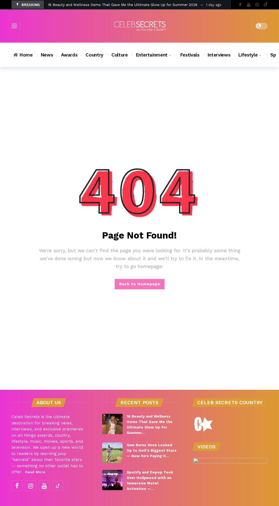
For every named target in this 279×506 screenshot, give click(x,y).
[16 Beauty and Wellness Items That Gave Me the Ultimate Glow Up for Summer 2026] (112, 424)
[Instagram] (257, 4)
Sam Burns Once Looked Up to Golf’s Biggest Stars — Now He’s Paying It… (152, 450)
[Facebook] (240, 4)
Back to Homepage (139, 284)
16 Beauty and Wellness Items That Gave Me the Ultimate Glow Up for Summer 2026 (123, 5)
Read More (35, 472)
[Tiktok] (265, 4)
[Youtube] (248, 4)
